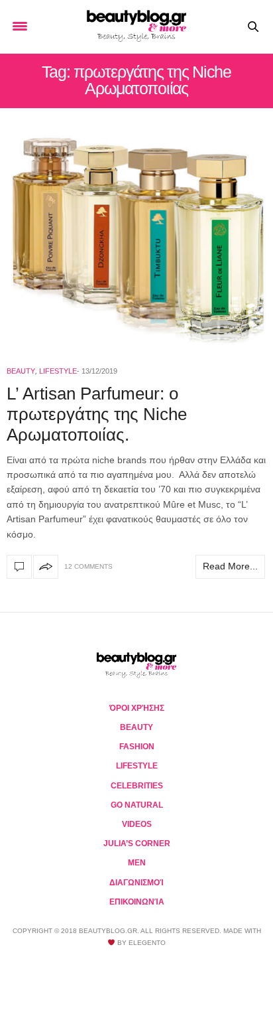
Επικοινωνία (136, 902)
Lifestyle (58, 371)
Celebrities (137, 785)
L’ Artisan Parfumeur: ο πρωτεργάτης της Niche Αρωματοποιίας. (97, 414)
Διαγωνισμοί (136, 882)
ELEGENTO (147, 942)
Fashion (136, 746)
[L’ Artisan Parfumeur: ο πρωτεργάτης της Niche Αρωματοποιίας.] (136, 240)
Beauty (21, 371)
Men (137, 862)
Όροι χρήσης (136, 708)
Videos (137, 824)
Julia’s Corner (136, 843)
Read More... (230, 566)
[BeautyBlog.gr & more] (136, 26)
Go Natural (137, 805)
